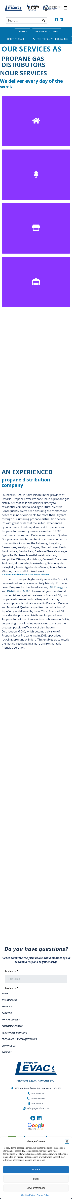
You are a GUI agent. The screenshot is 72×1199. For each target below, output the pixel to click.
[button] (67, 1141)
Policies (6, 1052)
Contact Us (9, 1045)
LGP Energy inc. (58, 587)
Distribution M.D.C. (19, 591)
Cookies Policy (28, 1195)
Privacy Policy (43, 1195)
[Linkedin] (61, 19)
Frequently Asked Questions (19, 1039)
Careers (7, 1013)
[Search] (43, 20)
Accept (36, 1169)
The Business (9, 999)
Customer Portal (12, 1026)
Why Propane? (10, 1019)
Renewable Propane (14, 1032)
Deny (36, 1178)
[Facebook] (56, 19)
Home (5, 993)
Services (7, 1006)
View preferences (36, 1187)
